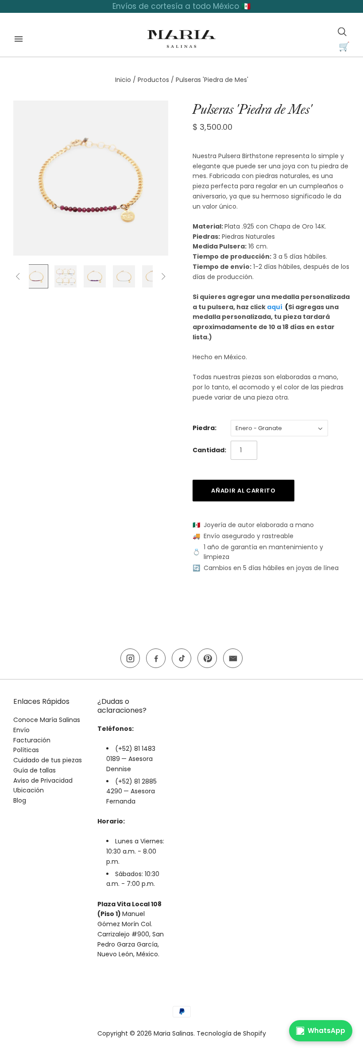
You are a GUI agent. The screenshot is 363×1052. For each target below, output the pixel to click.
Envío (21, 730)
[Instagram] (130, 658)
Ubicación (28, 790)
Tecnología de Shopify (231, 1033)
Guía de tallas (34, 770)
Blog (19, 800)
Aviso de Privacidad (43, 780)
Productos (153, 79)
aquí (274, 307)
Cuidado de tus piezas (47, 760)
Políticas (26, 749)
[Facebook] (156, 658)
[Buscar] (342, 31)
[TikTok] (181, 658)
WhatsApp (326, 1030)
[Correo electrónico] (233, 658)
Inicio (123, 79)
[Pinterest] (207, 658)
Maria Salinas (173, 1033)
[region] (181, 6)
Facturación (31, 740)
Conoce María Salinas (46, 719)
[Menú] (18, 39)
